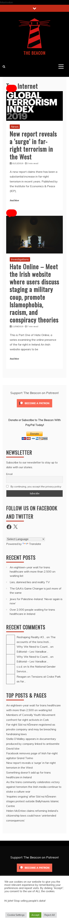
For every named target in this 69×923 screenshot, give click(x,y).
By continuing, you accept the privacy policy (35, 486)
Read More (14, 200)
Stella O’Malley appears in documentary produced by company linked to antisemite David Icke (32, 743)
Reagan (22, 676)
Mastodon (6, 2)
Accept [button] (35, 914)
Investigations (20, 259)
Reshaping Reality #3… (31, 637)
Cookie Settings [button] (16, 914)
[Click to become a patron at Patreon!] (34, 408)
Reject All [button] (49, 914)
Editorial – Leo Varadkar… (32, 651)
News (15, 126)
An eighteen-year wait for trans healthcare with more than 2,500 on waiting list (32, 571)
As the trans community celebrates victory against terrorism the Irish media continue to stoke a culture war (33, 786)
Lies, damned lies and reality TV (30, 582)
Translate (35, 544)
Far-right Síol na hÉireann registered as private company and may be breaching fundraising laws (31, 729)
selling (24, 900)
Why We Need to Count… (33, 646)
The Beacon (34, 53)
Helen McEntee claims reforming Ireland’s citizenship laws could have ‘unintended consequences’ (32, 815)
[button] (11, 88)
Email (9, 474)
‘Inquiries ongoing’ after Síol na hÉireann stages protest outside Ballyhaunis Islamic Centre (32, 801)
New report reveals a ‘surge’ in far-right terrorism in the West (33, 145)
